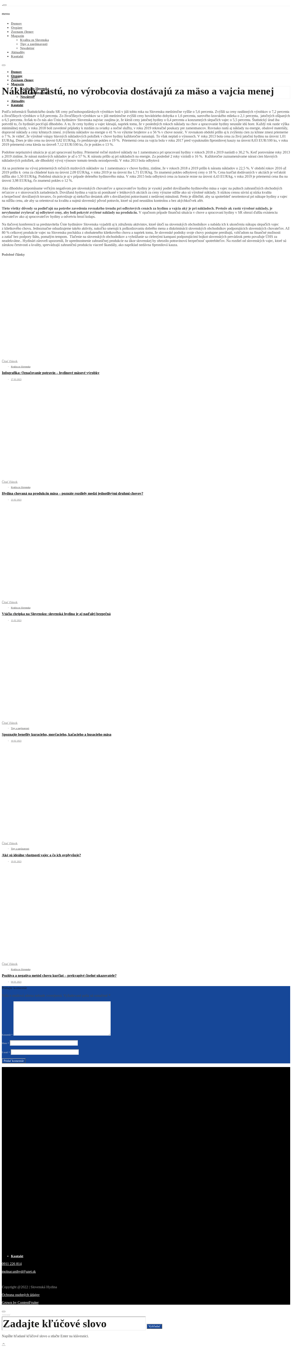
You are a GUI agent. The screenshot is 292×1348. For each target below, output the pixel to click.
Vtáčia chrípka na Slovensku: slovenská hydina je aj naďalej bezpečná (56, 614)
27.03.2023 (16, 379)
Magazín (17, 36)
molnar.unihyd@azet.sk (19, 1271)
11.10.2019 (16, 105)
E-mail (6, 1052)
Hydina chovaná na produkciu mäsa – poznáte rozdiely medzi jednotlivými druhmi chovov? (72, 493)
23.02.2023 (16, 500)
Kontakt (17, 56)
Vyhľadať (6, 1315)
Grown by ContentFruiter (20, 1302)
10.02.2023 (16, 741)
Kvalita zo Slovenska (34, 40)
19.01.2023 (16, 861)
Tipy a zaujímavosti (33, 44)
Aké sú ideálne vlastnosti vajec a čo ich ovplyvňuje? (41, 855)
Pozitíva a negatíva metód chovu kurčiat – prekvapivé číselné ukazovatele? (59, 975)
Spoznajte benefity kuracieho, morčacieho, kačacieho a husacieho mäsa (56, 734)
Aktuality (18, 52)
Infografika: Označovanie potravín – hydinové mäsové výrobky (50, 373)
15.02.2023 (16, 620)
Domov (16, 23)
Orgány (17, 27)
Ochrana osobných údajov (21, 1295)
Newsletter (27, 48)
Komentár (7, 1035)
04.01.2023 (16, 982)
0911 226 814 (12, 1264)
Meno (5, 1043)
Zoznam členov (22, 32)
